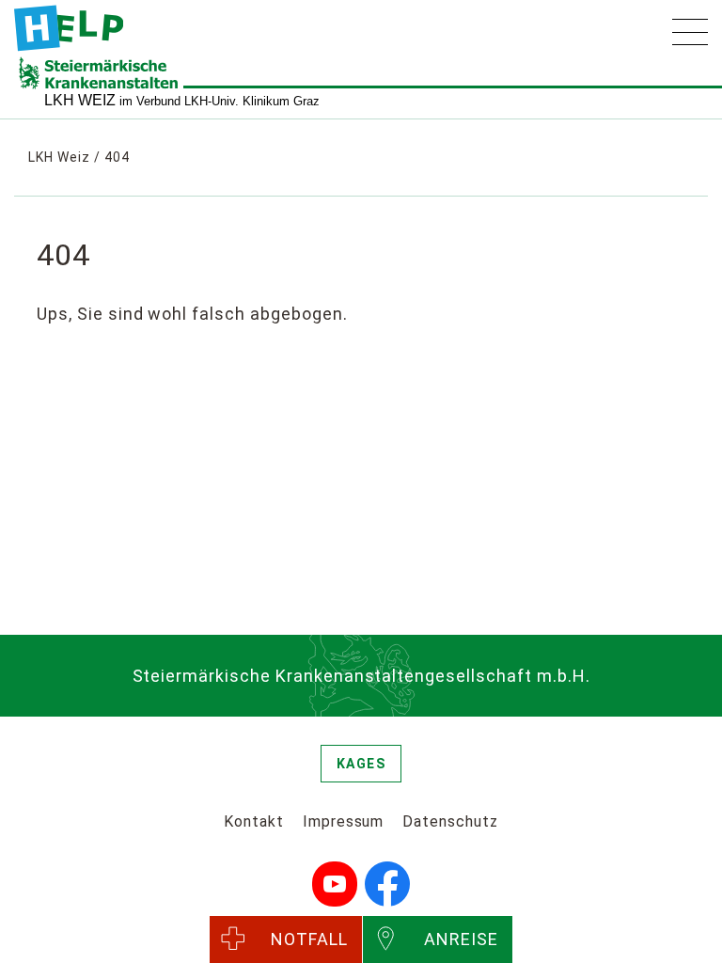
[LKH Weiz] (68, 28)
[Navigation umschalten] (690, 32)
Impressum (344, 821)
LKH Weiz (59, 157)
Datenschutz (450, 821)
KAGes (361, 763)
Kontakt (254, 821)
